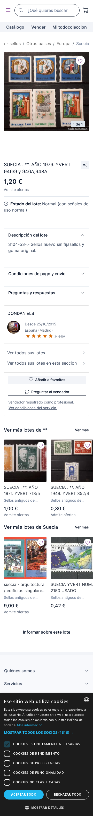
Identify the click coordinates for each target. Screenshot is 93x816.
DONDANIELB (20, 313)
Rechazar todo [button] (68, 794)
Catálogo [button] (15, 27)
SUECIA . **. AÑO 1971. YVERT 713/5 (22, 490)
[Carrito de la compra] (86, 10)
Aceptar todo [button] (23, 794)
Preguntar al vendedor (50, 392)
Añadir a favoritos (50, 379)
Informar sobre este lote (46, 632)
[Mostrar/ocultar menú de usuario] (7, 10)
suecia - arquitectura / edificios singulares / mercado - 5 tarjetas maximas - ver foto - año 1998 (24, 588)
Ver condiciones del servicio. (33, 408)
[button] (46, 235)
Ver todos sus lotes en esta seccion (42, 363)
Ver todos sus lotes (26, 352)
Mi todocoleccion (69, 27)
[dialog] (46, 754)
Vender (38, 27)
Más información (30, 725)
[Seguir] (80, 60)
